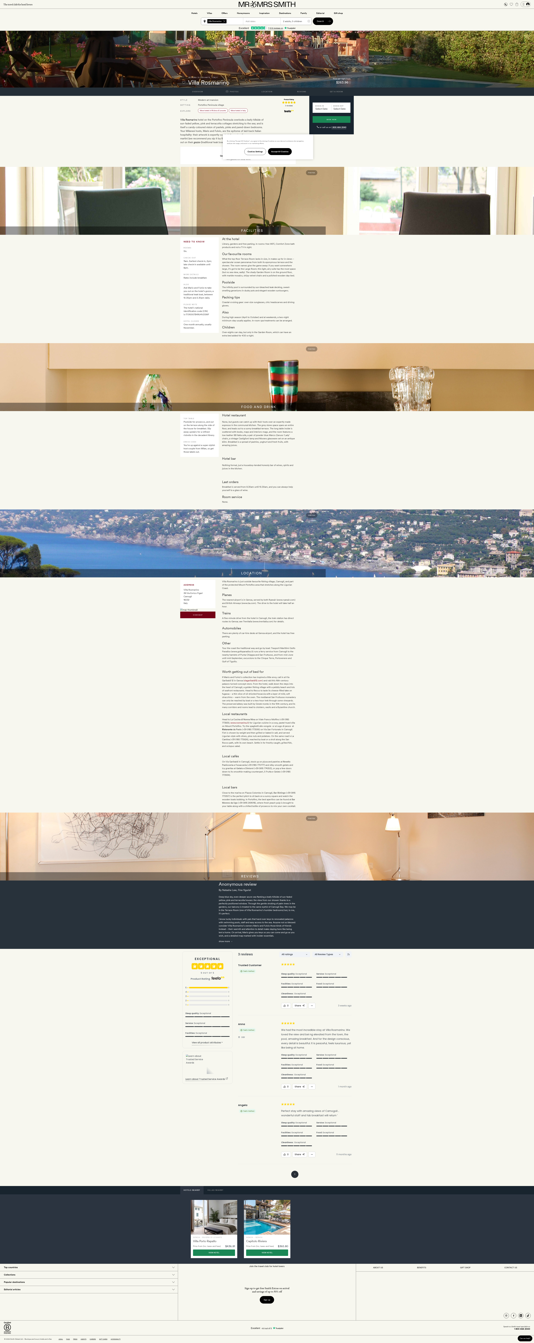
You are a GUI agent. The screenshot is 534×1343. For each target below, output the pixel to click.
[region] (268, 146)
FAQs (68, 1339)
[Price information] (350, 82)
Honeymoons (243, 13)
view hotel (214, 1253)
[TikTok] (528, 1315)
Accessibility (116, 1339)
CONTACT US (510, 1267)
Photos (234, 92)
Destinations (285, 13)
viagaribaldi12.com (253, 680)
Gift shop (338, 13)
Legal (61, 1339)
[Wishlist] (511, 4)
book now (332, 119)
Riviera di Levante (199, 77)
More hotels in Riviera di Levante (213, 110)
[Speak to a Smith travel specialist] (505, 4)
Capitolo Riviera (256, 1241)
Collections (9, 1274)
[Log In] (526, 4)
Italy (215, 77)
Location (267, 92)
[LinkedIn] (520, 1315)
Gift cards (103, 1339)
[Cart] (517, 4)
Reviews (301, 92)
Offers (225, 13)
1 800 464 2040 (339, 127)
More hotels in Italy (238, 110)
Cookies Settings (255, 151)
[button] (505, 4)
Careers (93, 1339)
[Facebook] (513, 1315)
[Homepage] (267, 4)
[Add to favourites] (183, 82)
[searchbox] (236, 21)
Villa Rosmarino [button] (215, 21)
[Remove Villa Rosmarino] (224, 21)
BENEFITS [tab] (421, 1267)
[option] (214, 1229)
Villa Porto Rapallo (204, 1241)
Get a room (336, 92)
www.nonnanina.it (239, 722)
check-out (338, 106)
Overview (197, 92)
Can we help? (525, 1338)
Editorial (320, 13)
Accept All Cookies (280, 151)
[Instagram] (506, 1315)
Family (304, 13)
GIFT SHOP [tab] (465, 1267)
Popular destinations (14, 1282)
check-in (319, 106)
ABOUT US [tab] (378, 1267)
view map (198, 615)
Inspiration (264, 13)
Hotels (194, 13)
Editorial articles (12, 1289)
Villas (209, 13)
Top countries (11, 1267)
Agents (83, 1339)
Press (75, 1339)
